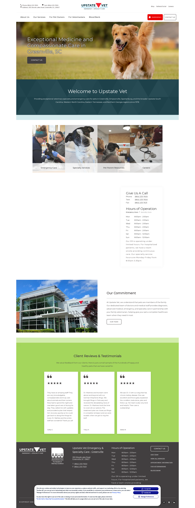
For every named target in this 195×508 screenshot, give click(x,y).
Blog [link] (152, 6)
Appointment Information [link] (161, 462)
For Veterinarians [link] (158, 466)
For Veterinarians (76, 17)
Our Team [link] (114, 322)
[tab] (133, 212)
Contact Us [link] (170, 17)
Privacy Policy (116, 492)
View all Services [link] (158, 458)
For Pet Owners (56, 17)
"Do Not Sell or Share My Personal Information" (50, 499)
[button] (58, 456)
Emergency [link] (157, 17)
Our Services (39, 17)
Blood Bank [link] (94, 17)
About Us (24, 17)
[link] (94, 6)
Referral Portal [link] (161, 6)
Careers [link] (171, 6)
